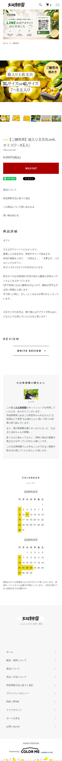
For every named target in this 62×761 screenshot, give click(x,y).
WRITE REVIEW (29, 350)
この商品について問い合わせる (18, 206)
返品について (10, 189)
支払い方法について (16, 676)
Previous (3, 81)
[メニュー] (57, 5)
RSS (8, 701)
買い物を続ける (11, 215)
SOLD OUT (31, 168)
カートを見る (13, 718)
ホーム (5, 43)
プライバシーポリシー (17, 693)
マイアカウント (14, 709)
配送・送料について (16, 660)
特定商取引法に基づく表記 (16, 198)
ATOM (16, 701)
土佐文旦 (15, 43)
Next (58, 81)
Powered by (14, 751)
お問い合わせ (13, 726)
